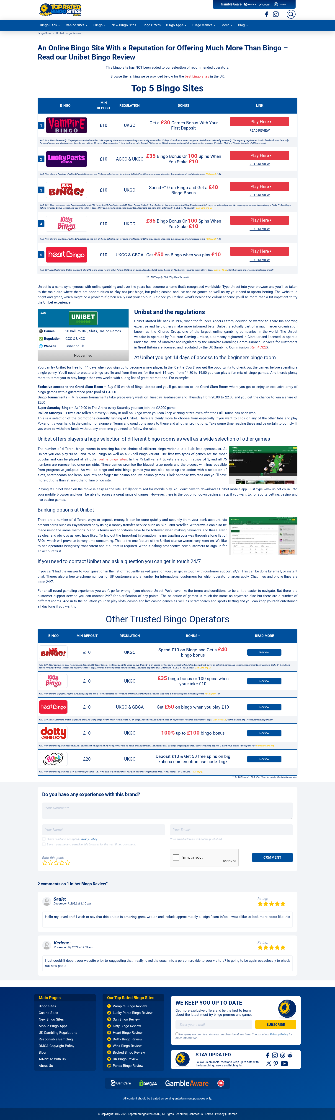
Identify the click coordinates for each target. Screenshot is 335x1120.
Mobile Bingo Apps (53, 1026)
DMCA (148, 1083)
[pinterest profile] (276, 1063)
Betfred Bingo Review (129, 1052)
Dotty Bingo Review (127, 1039)
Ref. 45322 (259, 347)
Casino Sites (75, 25)
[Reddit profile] (290, 1055)
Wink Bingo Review (127, 1046)
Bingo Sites (48, 25)
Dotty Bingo (53, 733)
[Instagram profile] (275, 1055)
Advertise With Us (52, 1059)
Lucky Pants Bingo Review (132, 1013)
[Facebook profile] (268, 1055)
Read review (260, 130)
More (225, 25)
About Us (46, 1066)
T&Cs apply (211, 174)
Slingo (98, 25)
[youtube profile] (285, 1063)
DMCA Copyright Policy (56, 1046)
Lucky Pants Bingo (66, 159)
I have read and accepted (72, 839)
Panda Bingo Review (128, 1066)
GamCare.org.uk (204, 208)
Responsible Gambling (56, 1039)
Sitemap (232, 1114)
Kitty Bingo (66, 224)
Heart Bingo (66, 255)
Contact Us (196, 1114)
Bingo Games (202, 25)
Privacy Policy (88, 839)
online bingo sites (113, 459)
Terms (209, 1114)
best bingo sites (197, 76)
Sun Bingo (66, 190)
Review (264, 652)
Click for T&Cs (220, 270)
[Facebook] (267, 14)
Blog (241, 25)
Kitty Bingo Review (127, 1026)
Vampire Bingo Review (130, 1006)
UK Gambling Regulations (58, 1033)
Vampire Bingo (66, 125)
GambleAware (187, 1083)
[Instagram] (276, 14)
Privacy (219, 1114)
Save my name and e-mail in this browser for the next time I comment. (91, 844)
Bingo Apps (174, 25)
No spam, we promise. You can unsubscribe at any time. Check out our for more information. (233, 1036)
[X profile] (269, 1063)
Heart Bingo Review (127, 1033)
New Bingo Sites (124, 25)
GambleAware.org (265, 745)
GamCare (121, 1083)
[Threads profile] (283, 1055)
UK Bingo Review (125, 1059)
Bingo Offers (151, 25)
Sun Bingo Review (126, 1019)
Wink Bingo (53, 759)
